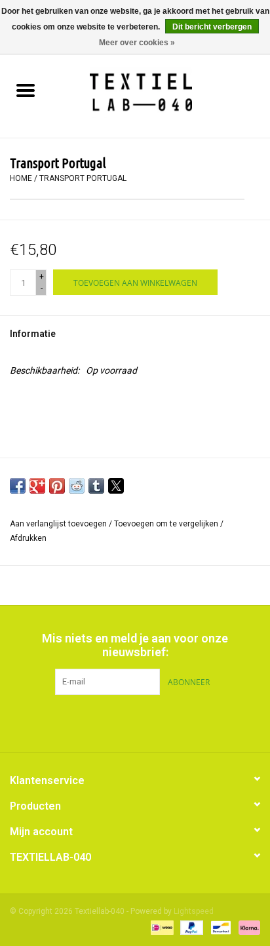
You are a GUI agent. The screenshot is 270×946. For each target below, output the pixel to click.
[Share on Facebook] (18, 486)
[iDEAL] (160, 927)
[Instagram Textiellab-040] (157, 721)
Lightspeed (194, 911)
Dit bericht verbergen (212, 26)
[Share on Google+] (37, 486)
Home (21, 178)
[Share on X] (116, 486)
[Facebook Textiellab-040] (112, 721)
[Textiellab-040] (160, 92)
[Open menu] (25, 90)
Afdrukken (28, 538)
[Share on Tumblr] (96, 486)
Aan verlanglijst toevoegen (59, 523)
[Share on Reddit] (77, 486)
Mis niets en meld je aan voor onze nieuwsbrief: (135, 645)
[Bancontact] (219, 927)
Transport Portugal (82, 178)
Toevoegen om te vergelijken (167, 523)
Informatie (33, 333)
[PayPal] (190, 927)
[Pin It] (57, 486)
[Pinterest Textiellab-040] (135, 721)
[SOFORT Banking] (247, 927)
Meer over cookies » (137, 42)
